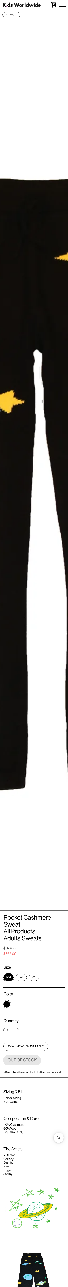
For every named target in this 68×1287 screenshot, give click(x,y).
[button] (62, 5)
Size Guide (10, 1102)
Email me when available (26, 1046)
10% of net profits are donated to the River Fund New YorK (32, 1072)
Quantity (11, 1021)
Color (8, 994)
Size (7, 967)
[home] (22, 4)
